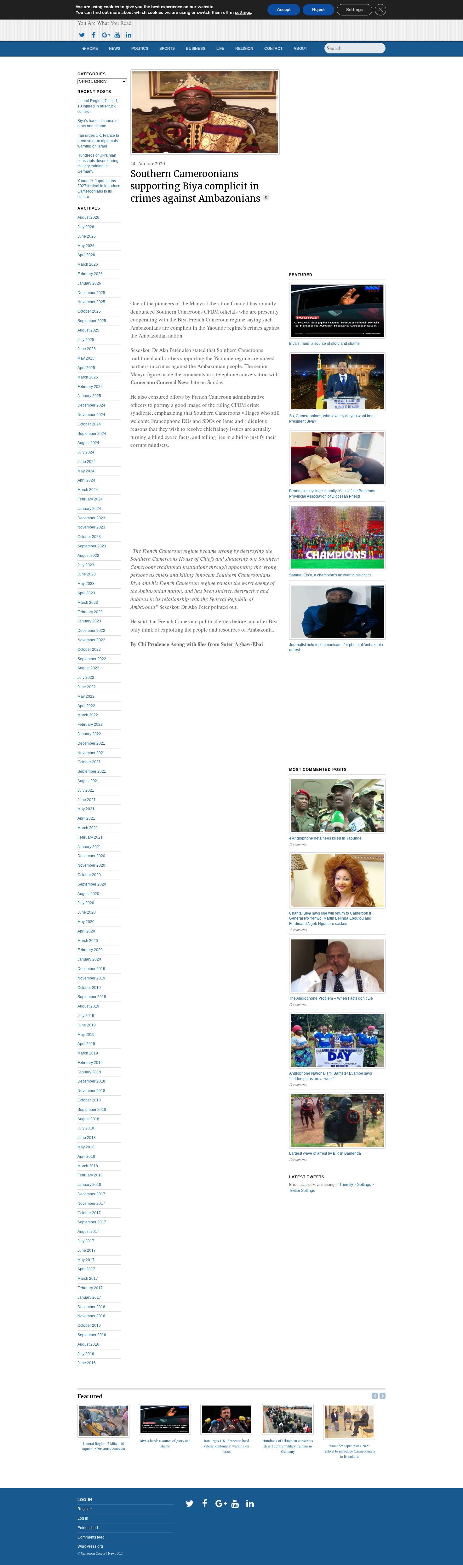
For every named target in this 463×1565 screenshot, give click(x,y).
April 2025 (86, 368)
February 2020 (90, 950)
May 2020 (85, 922)
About (300, 48)
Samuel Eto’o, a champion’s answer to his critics (330, 575)
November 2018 (91, 1091)
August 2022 (88, 668)
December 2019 (91, 969)
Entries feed (87, 1528)
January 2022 (89, 734)
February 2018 (90, 1175)
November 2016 (91, 1316)
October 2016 (89, 1325)
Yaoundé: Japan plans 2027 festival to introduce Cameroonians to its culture (349, 1451)
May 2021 (85, 809)
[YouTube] (116, 34)
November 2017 (91, 1203)
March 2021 (87, 828)
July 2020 (85, 903)
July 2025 (85, 340)
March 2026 (87, 264)
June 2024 (86, 461)
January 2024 (89, 508)
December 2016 (91, 1307)
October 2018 (89, 1100)
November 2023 (91, 527)
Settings (354, 10)
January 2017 (89, 1297)
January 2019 (89, 1072)
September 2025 (91, 321)
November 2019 (91, 978)
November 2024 (91, 415)
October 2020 (89, 875)
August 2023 (88, 555)
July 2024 (85, 452)
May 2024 (85, 471)
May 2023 (85, 583)
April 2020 (86, 931)
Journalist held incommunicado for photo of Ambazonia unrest (336, 647)
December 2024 (91, 405)
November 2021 (91, 753)
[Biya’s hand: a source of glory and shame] (165, 1432)
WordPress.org (90, 1546)
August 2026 (88, 217)
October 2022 (89, 649)
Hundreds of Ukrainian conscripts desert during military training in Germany (287, 1446)
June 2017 (86, 1250)
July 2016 (85, 1354)
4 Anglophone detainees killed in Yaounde (325, 838)
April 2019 (86, 1044)
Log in (82, 1518)
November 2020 (91, 865)
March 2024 (87, 490)
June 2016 (86, 1363)
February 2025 (90, 386)
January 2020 (89, 959)
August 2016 (88, 1344)
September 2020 (91, 884)
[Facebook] (93, 34)
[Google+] (105, 34)
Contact (273, 48)
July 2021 (85, 790)
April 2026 (86, 255)
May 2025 (85, 358)
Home (92, 48)
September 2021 (91, 771)
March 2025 (87, 377)
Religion (244, 48)
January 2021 (89, 847)
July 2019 (85, 1015)
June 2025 (86, 349)
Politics (139, 48)
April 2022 (86, 706)
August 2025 (88, 330)
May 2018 (85, 1147)
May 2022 (85, 696)
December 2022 (91, 630)
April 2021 (86, 818)
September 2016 (91, 1335)
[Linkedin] (128, 34)
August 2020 (88, 894)
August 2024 (88, 443)
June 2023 (86, 574)
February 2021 (90, 837)
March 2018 (87, 1166)
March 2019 (87, 1053)
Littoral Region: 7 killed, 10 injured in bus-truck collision (97, 106)
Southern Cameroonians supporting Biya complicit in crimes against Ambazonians (195, 186)
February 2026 (90, 274)
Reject (318, 10)
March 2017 (87, 1278)
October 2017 (89, 1213)
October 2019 (89, 987)
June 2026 (86, 236)
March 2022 (87, 715)
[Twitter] (81, 34)
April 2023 (86, 593)
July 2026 (85, 227)
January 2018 (89, 1184)
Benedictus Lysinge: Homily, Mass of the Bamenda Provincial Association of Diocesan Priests (332, 494)
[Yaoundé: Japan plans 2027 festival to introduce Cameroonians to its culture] (349, 1437)
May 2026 (85, 246)
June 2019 (86, 1025)
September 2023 (91, 546)
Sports (167, 48)
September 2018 (91, 1109)
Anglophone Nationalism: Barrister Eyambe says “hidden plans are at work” (330, 1076)
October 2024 (89, 424)
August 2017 (88, 1231)
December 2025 (91, 293)
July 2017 (85, 1241)
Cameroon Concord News (98, 1553)
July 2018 (85, 1128)
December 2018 (91, 1081)
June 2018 (86, 1137)
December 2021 (91, 743)
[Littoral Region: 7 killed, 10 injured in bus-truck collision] (103, 1435)
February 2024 (90, 499)
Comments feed (91, 1537)
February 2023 (90, 612)
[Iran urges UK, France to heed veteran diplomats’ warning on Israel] (226, 1432)
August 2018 (88, 1119)
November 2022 (91, 640)
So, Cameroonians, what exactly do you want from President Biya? (331, 419)
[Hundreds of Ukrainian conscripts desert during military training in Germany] (288, 1432)
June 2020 (86, 912)
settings (243, 12)
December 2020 (91, 856)
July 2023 (85, 565)
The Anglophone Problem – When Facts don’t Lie (331, 998)
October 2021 (89, 762)
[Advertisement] (205, 252)
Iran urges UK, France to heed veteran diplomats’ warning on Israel (98, 140)
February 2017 (90, 1288)
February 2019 (90, 1062)
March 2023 (87, 602)
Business (195, 48)
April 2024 (86, 480)
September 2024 (91, 433)
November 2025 (91, 302)
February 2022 (90, 724)
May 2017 (85, 1260)
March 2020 (87, 940)
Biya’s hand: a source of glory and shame (324, 343)
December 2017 (91, 1194)
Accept (284, 10)
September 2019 (91, 997)
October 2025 (89, 311)
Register (84, 1509)
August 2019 (88, 1006)
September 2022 (91, 659)
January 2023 (89, 621)
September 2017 (91, 1222)
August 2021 (88, 781)
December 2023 (91, 518)
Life (220, 48)
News (114, 48)
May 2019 (85, 1034)
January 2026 (89, 283)
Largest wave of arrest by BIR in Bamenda (325, 1153)
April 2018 (86, 1156)
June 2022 (86, 687)
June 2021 (86, 800)
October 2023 (89, 536)
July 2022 (85, 677)
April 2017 (86, 1269)
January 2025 (89, 396)
